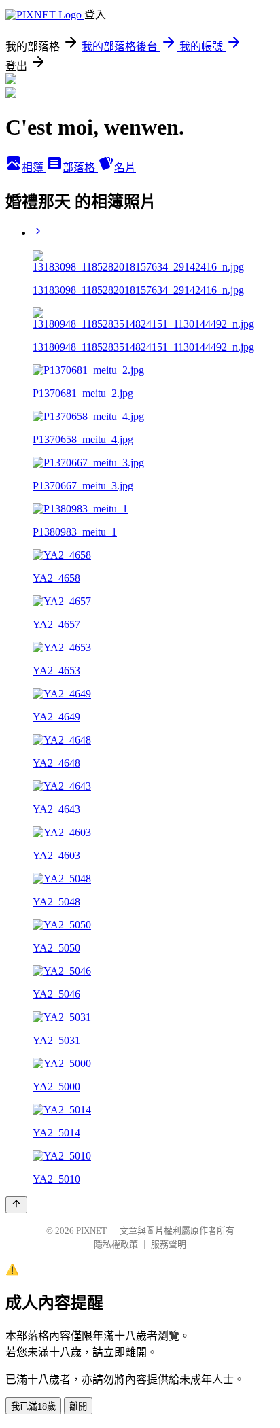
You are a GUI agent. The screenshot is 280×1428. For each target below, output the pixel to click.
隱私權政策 (116, 1244)
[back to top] (16, 1204)
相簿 (34, 167)
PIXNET (91, 1230)
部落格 (80, 167)
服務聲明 (168, 1244)
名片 (125, 167)
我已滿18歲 (33, 1406)
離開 (78, 1406)
